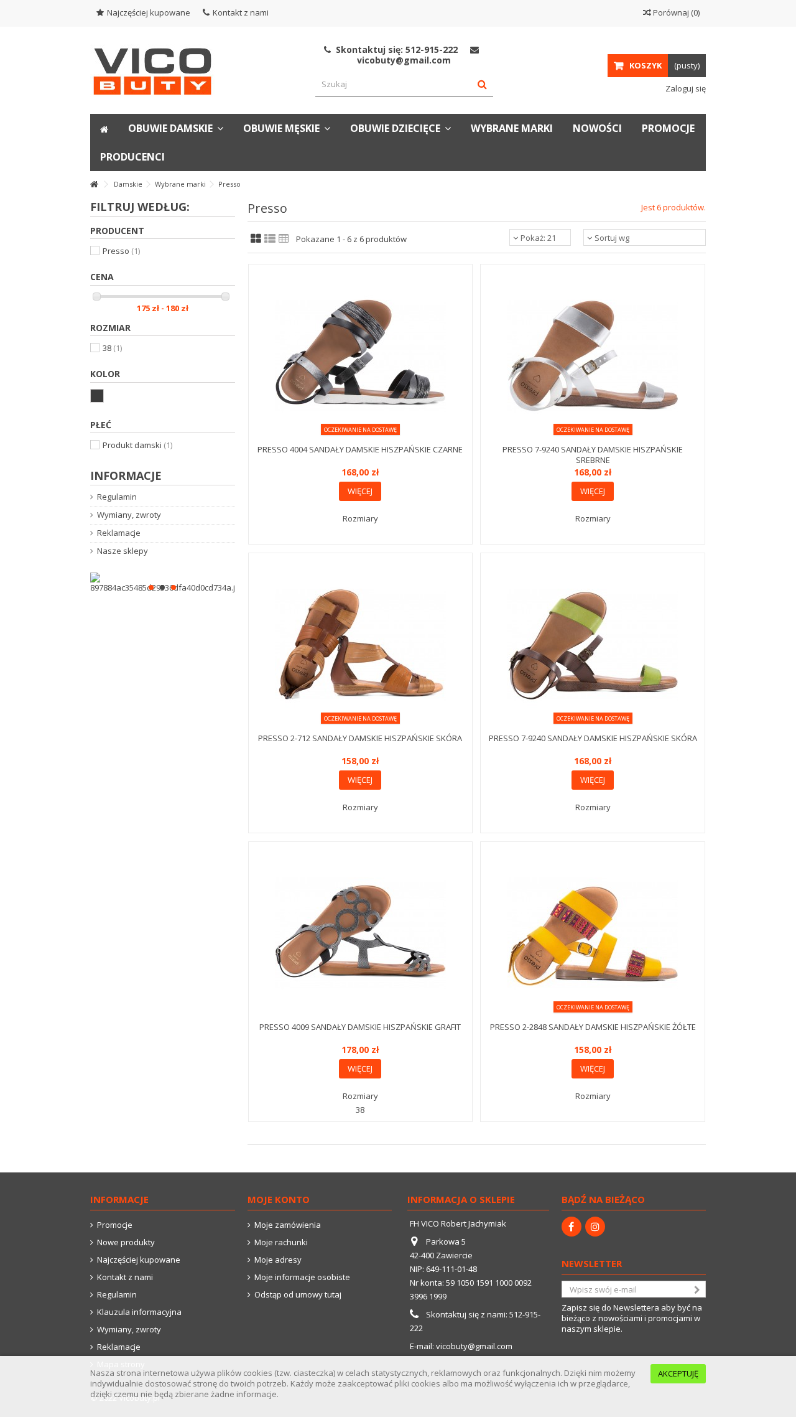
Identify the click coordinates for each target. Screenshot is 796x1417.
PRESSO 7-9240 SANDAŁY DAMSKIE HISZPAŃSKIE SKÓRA (593, 738)
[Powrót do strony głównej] (94, 184)
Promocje (114, 1225)
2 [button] (162, 587)
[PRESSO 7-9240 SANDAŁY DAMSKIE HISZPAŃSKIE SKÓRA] (592, 644)
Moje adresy (278, 1260)
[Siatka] (256, 239)
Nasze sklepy (122, 551)
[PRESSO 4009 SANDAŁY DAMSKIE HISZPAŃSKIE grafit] (360, 933)
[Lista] (269, 239)
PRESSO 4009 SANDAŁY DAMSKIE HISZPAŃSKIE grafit (360, 1026)
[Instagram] (595, 1227)
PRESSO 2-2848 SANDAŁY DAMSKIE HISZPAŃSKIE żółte (593, 1026)
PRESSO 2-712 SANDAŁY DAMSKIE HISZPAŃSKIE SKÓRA (360, 738)
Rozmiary (360, 518)
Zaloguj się (685, 88)
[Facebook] (571, 1227)
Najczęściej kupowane (148, 12)
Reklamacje (119, 533)
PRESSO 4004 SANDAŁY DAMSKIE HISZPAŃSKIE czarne (360, 449)
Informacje (126, 475)
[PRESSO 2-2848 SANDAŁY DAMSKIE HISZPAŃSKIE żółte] (592, 933)
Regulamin (117, 497)
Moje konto (279, 1199)
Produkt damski (137, 445)
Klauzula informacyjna (139, 1312)
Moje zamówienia (287, 1225)
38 (112, 347)
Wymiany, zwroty (129, 515)
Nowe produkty (126, 1242)
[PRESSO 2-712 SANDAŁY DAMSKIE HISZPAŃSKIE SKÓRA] (360, 644)
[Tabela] (284, 239)
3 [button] (173, 587)
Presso (121, 250)
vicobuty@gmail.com (474, 1346)
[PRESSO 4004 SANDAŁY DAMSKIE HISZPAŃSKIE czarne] (360, 355)
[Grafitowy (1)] (97, 396)
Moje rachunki (281, 1242)
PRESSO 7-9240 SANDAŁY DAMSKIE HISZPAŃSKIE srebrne (592, 454)
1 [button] (151, 587)
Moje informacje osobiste (302, 1277)
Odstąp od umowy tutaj (297, 1294)
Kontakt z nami (241, 12)
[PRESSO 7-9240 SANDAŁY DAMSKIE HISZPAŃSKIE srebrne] (592, 355)
